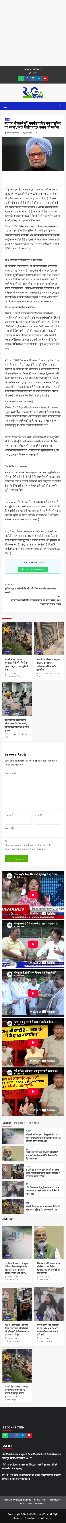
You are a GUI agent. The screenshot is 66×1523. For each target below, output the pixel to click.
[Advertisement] (33, 33)
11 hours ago (11, 1341)
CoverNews (31, 1518)
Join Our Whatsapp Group (17, 1499)
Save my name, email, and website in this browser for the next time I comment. (28, 846)
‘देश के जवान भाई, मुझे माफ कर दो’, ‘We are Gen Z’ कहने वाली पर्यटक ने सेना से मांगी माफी (42, 1190)
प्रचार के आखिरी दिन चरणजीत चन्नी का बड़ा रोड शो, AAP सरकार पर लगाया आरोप (36, 600)
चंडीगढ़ (28, 1166)
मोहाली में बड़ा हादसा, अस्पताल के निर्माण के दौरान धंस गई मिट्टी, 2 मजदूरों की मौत (17, 1390)
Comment (11, 772)
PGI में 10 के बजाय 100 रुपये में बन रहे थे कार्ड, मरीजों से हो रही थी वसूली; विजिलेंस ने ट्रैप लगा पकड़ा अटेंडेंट (43, 1173)
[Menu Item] (27, 78)
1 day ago (56, 673)
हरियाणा (28, 1131)
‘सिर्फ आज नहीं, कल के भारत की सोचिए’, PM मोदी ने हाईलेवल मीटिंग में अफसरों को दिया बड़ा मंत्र (42, 1155)
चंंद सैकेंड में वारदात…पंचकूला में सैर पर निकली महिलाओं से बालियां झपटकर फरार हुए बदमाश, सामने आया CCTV (43, 1137)
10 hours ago (43, 1279)
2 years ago (27, 133)
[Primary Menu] (5, 106)
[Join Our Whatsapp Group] (21, 78)
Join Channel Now (34, 569)
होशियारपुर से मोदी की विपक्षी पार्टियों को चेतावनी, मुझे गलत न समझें (30, 588)
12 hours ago (11, 676)
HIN (35, 72)
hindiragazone (13, 133)
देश (27, 1149)
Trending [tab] (33, 1123)
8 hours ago (11, 1279)
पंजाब (7, 119)
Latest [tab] (7, 1123)
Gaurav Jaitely (12, 673)
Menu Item (40, 1499)
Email (38, 814)
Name (9, 814)
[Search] (60, 105)
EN (30, 72)
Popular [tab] (19, 1123)
